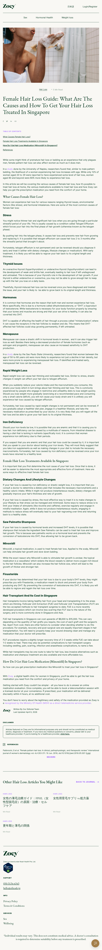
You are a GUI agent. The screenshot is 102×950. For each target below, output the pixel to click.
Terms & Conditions (13, 905)
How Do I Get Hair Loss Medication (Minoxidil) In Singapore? (30, 145)
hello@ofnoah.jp (11, 888)
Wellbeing (8, 923)
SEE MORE (51, 757)
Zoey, (11, 676)
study (10, 169)
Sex (5, 919)
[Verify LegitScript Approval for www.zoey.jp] (8, 867)
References (8, 150)
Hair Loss (43, 89)
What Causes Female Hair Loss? (16, 137)
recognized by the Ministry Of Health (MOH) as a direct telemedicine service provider (48, 703)
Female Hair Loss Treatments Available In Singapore (25, 141)
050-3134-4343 (11, 883)
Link (88, 753)
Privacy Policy (10, 901)
